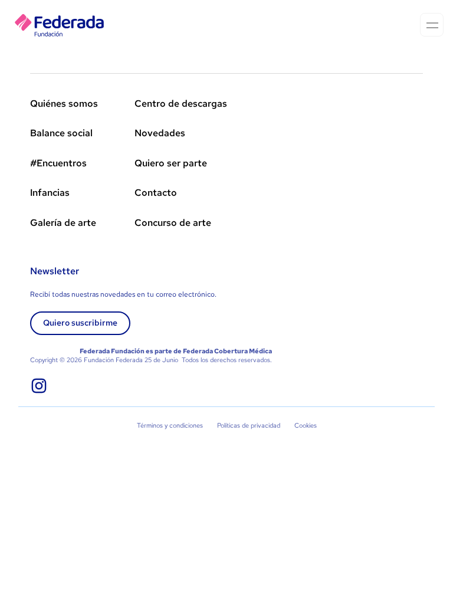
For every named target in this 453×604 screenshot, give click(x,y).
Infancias (50, 192)
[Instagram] (39, 386)
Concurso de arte (172, 222)
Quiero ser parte (170, 163)
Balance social (61, 133)
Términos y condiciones (170, 425)
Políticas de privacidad (248, 425)
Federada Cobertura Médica (227, 351)
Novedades (159, 133)
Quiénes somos (64, 103)
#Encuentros (58, 163)
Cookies (305, 425)
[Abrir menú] (432, 25)
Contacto (155, 192)
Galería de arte (63, 222)
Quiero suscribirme (80, 322)
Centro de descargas (180, 103)
